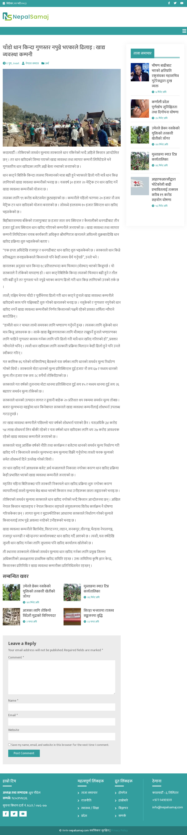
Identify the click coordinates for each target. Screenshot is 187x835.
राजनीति (86, 800)
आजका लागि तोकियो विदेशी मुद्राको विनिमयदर (39, 613)
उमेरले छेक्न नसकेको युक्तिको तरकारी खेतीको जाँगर (39, 591)
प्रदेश (84, 816)
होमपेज (123, 793)
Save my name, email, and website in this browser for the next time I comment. (60, 745)
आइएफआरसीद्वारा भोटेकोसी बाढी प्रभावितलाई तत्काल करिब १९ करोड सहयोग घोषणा (165, 189)
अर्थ (47, 63)
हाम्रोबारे (123, 800)
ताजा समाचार (89, 793)
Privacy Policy (119, 830)
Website (13, 730)
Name (13, 700)
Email (13, 715)
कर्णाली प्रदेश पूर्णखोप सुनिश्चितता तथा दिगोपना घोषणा (165, 107)
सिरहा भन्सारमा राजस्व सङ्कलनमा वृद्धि (99, 613)
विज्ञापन (123, 808)
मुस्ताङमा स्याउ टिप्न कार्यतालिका (96, 588)
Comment (16, 657)
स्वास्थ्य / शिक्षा (90, 808)
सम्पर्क (122, 816)
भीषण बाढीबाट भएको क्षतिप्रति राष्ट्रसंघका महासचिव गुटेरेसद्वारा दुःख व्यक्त (165, 76)
